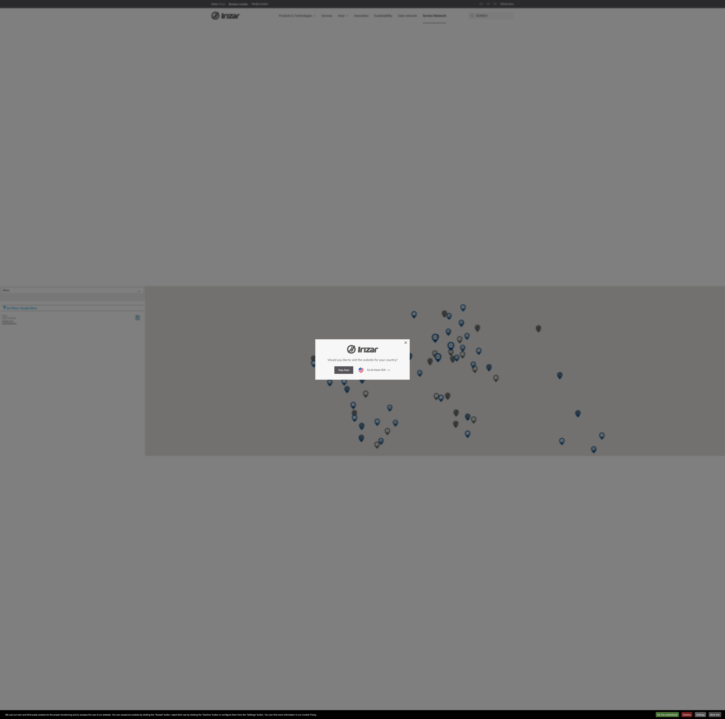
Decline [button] (687, 714)
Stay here (343, 370)
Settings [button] (700, 714)
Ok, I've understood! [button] (667, 714)
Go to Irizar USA (376, 369)
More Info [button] (715, 714)
